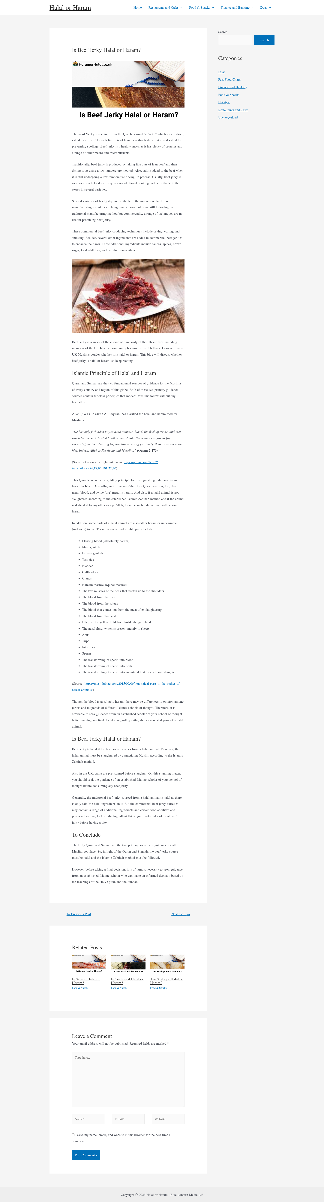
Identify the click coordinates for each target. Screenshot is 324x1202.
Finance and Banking (235, 7)
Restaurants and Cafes (163, 7)
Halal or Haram (70, 7)
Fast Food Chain (229, 79)
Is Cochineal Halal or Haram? (127, 980)
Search (222, 31)
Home (138, 7)
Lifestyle (224, 102)
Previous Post (79, 914)
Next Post (180, 914)
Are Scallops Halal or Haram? (166, 980)
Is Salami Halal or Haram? (86, 980)
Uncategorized (228, 117)
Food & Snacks (199, 7)
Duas (263, 7)
